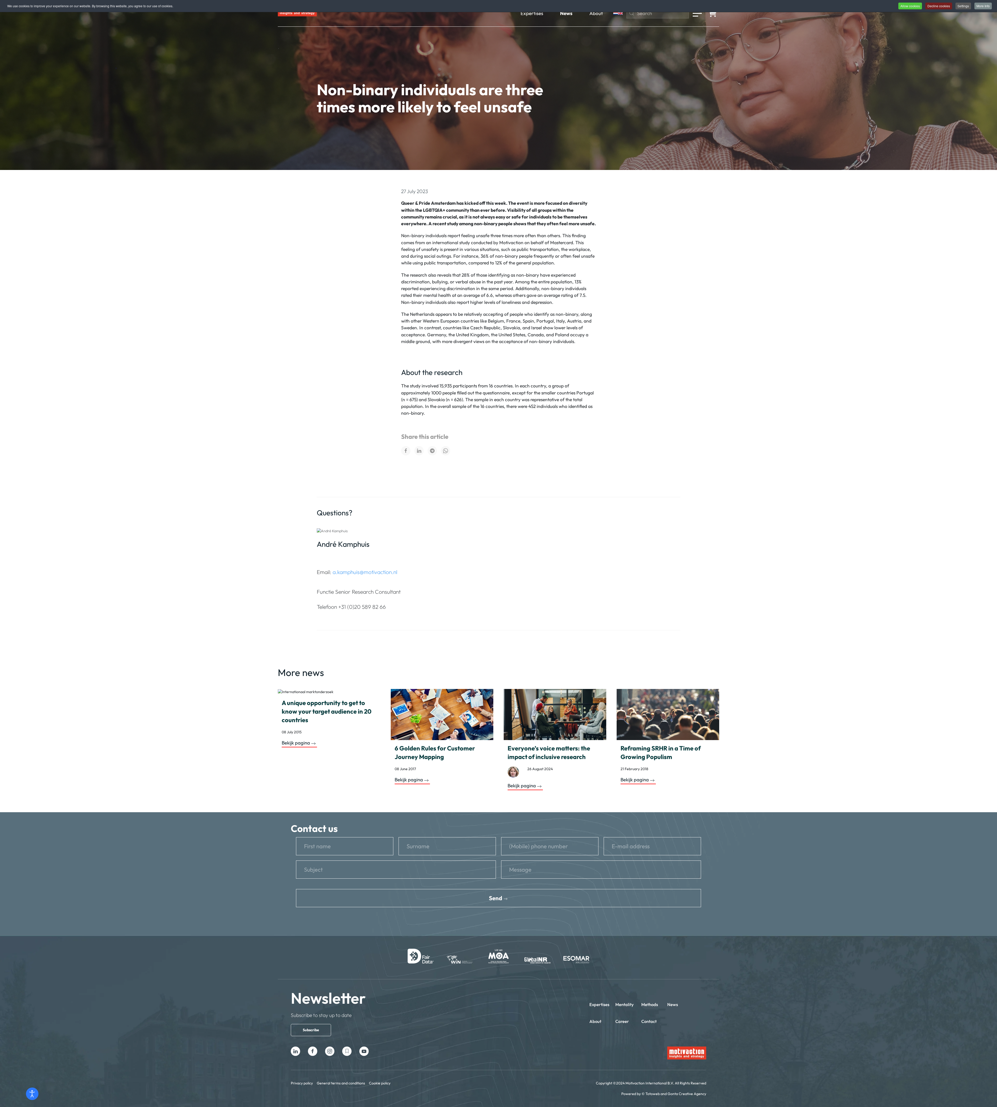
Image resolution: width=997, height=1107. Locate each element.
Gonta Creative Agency (687, 1093)
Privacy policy (302, 1083)
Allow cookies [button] (910, 6)
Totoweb (652, 1093)
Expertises (532, 13)
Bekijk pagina (296, 743)
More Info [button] (983, 6)
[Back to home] (297, 13)
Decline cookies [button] (938, 6)
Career (622, 1021)
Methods (649, 1004)
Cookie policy (379, 1083)
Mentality (624, 1004)
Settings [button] (963, 6)
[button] (697, 13)
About (596, 13)
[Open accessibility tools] (32, 1094)
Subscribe (311, 1030)
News (566, 13)
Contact (649, 1021)
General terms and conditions (341, 1083)
